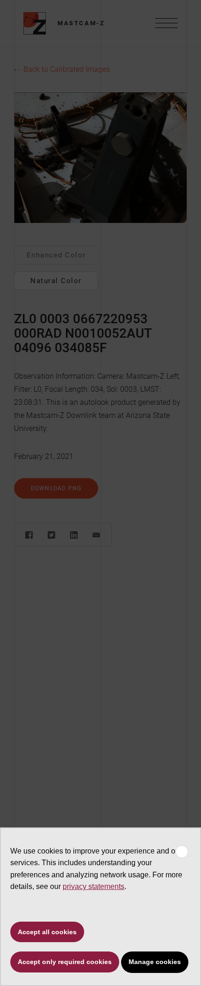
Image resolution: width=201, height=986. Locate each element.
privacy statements (93, 886)
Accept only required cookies (65, 961)
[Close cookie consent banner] (181, 851)
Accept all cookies (47, 932)
